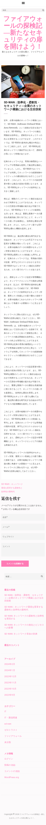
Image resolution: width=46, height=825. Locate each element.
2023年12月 (10, 676)
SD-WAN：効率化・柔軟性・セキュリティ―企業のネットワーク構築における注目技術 (23, 598)
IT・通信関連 (19, 94)
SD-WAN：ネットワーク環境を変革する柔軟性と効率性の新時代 (12, 488)
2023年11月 (10, 682)
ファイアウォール (13, 736)
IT (11, 94)
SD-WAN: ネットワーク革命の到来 (20, 634)
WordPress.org (11, 777)
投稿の (9, 765)
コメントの (12, 771)
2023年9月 (9, 695)
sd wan (28, 94)
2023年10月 (10, 688)
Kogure (26, 92)
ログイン (8, 759)
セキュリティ (38, 94)
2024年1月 (9, 670)
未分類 (7, 742)
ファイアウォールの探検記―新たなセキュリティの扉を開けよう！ (23, 32)
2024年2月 (9, 664)
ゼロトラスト (10, 730)
